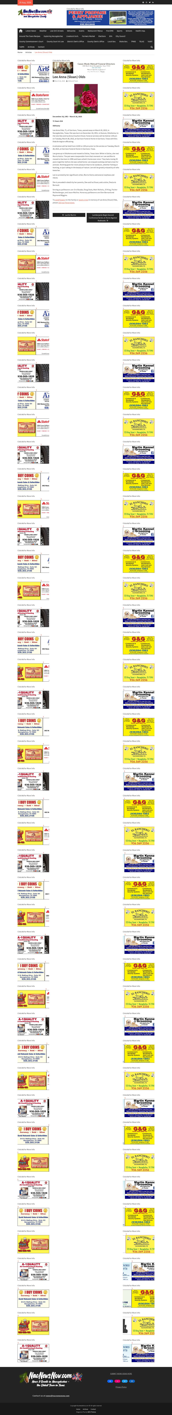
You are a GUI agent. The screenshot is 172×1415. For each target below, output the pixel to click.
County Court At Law (55, 41)
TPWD (133, 41)
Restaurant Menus (95, 31)
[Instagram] (146, 2)
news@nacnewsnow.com (57, 1395)
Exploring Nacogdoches (53, 36)
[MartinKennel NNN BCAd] (138, 136)
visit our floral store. (66, 202)
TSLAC (141, 41)
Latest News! (31, 31)
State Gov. (123, 41)
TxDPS (21, 47)
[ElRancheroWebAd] (138, 109)
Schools (129, 31)
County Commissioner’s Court (31, 41)
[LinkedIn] (153, 2)
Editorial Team (73, 81)
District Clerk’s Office (75, 41)
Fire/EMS (109, 31)
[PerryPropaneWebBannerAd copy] (110, 17)
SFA (110, 36)
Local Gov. (112, 41)
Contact (41, 47)
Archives (31, 47)
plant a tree (83, 200)
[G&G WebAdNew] (138, 82)
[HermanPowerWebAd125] (33, 136)
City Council (120, 36)
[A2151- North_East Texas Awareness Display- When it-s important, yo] (86, 73)
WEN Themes (92, 1412)
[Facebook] (143, 2)
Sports (119, 31)
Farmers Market (88, 36)
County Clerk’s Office (95, 41)
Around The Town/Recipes (29, 36)
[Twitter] (149, 2)
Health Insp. (140, 31)
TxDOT (150, 41)
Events (81, 31)
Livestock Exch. (72, 36)
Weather (43, 31)
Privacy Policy (121, 1387)
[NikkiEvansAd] (33, 109)
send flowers (60, 200)
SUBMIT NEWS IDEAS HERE (121, 1373)
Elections (102, 36)
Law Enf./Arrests (57, 31)
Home (78, 1409)
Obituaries (71, 31)
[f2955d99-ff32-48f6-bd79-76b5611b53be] (33, 82)
